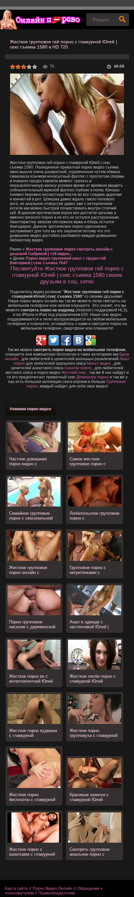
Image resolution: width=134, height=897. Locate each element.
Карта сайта (16, 888)
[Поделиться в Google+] (41, 340)
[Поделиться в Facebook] (66, 340)
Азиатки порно (78, 368)
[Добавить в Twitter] (53, 340)
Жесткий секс (73, 372)
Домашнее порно (92, 377)
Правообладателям (56, 893)
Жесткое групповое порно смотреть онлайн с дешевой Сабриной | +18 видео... (61, 251)
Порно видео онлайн (40, 19)
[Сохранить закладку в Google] (91, 340)
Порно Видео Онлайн (53, 888)
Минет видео (99, 363)
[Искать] (122, 19)
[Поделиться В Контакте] (78, 340)
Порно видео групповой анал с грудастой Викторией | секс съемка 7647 (58, 260)
